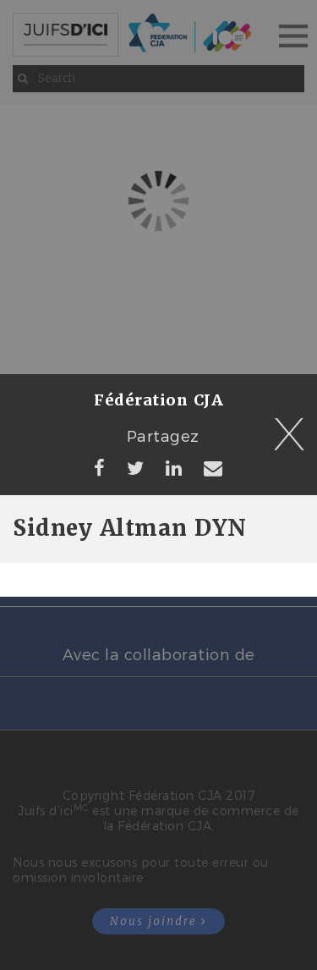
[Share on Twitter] (136, 467)
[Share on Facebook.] (100, 467)
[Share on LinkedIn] (174, 467)
